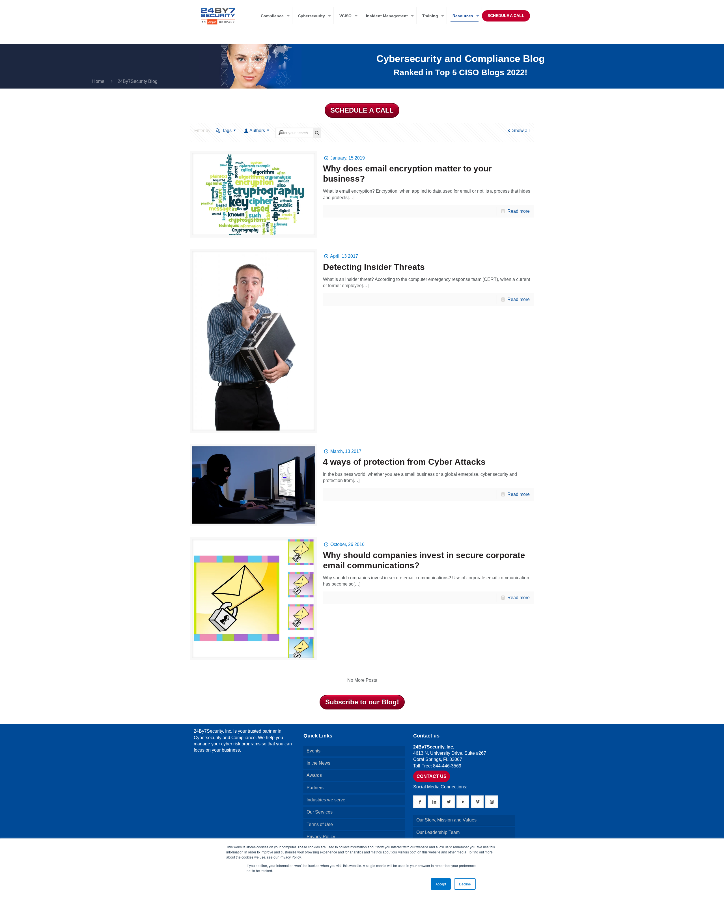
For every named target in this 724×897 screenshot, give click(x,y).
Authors (257, 130)
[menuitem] (273, 15)
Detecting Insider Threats (374, 267)
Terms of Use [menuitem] (320, 824)
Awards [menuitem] (314, 775)
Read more (518, 211)
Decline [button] (465, 883)
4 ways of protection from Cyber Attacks (404, 461)
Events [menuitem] (313, 750)
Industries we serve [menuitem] (326, 799)
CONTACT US (432, 776)
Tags (227, 130)
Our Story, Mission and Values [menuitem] (446, 820)
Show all (520, 130)
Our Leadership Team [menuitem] (438, 832)
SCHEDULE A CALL (506, 15)
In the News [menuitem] (318, 763)
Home (98, 81)
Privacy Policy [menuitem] (321, 836)
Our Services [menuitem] (320, 812)
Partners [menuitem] (315, 787)
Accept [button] (441, 883)
